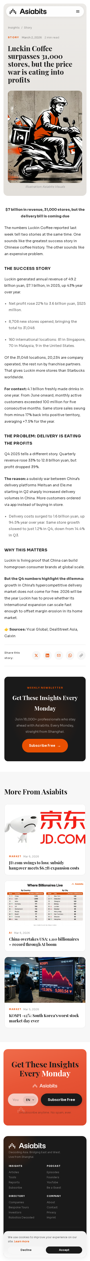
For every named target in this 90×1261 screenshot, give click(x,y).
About (51, 1202)
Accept (64, 1250)
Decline (26, 1250)
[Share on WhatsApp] (70, 655)
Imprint (51, 1217)
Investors (15, 1212)
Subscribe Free (45, 745)
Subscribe (15, 1187)
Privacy (51, 1212)
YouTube (52, 1182)
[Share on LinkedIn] (47, 655)
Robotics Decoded (21, 1217)
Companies (16, 1202)
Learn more (21, 1241)
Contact (52, 1207)
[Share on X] (36, 655)
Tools (12, 1177)
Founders (53, 1177)
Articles (14, 1172)
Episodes (53, 1172)
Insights (14, 27)
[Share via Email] (58, 655)
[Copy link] (81, 655)
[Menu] (77, 11)
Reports (14, 1182)
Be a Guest (54, 1187)
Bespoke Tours (19, 1207)
